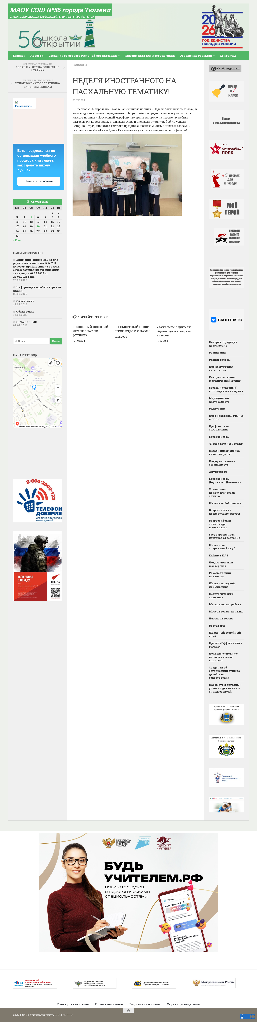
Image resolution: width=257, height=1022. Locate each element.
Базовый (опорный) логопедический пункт (226, 389)
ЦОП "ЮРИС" (64, 1015)
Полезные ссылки (109, 1004)
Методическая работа (225, 604)
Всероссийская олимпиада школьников (220, 524)
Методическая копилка (226, 611)
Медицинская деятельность (219, 399)
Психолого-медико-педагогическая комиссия (223, 657)
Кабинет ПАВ (219, 555)
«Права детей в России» (226, 443)
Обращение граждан (196, 55)
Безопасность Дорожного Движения (225, 480)
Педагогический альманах (221, 595)
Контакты (228, 55)
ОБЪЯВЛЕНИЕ (26, 322)
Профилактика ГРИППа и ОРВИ (226, 417)
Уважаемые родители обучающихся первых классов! (174, 331)
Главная (19, 55)
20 (38, 226)
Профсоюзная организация (219, 427)
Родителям (217, 408)
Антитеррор (218, 471)
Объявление (25, 301)
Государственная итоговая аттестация (224, 536)
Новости (37, 55)
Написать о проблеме (39, 181)
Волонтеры (217, 625)
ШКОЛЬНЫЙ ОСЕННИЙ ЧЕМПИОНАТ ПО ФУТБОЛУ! (90, 331)
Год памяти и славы (144, 1004)
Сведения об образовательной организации (82, 55)
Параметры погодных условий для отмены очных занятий (225, 688)
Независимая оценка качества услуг (224, 452)
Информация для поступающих (149, 55)
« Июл (17, 240)
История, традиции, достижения (223, 343)
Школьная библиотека (225, 503)
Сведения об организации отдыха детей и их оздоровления (224, 672)
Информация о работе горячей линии (37, 288)
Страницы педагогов (183, 1004)
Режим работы (220, 359)
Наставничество (221, 618)
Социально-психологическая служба (222, 492)
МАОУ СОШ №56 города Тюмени (60, 10)
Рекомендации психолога (220, 574)
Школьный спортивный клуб (222, 546)
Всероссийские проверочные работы (224, 511)
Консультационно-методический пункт (225, 378)
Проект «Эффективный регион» (225, 644)
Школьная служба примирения (222, 585)
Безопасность (219, 436)
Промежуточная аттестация (221, 368)
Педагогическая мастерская (221, 564)
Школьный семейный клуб (225, 634)
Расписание (217, 352)
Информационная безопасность (222, 462)
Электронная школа (73, 1004)
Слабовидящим (228, 68)
